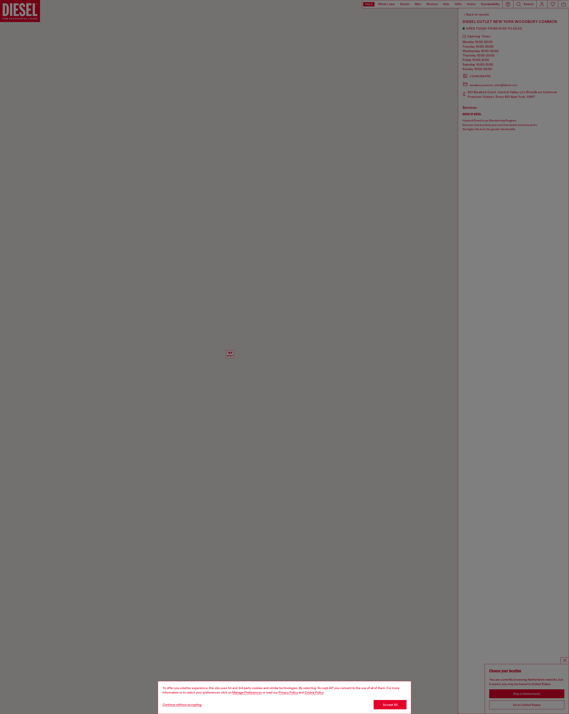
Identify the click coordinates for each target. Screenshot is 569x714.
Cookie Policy (314, 692)
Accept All (390, 704)
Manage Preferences (247, 692)
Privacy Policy (288, 692)
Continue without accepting (182, 704)
